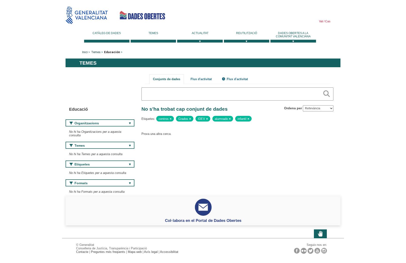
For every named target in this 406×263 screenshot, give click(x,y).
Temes (153, 33)
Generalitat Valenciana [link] (87, 15)
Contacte (82, 252)
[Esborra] (171, 119)
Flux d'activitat (201, 79)
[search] (326, 92)
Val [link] (321, 21)
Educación (112, 52)
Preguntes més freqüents (108, 252)
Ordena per (293, 108)
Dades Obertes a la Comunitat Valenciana (293, 34)
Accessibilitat (169, 252)
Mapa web (135, 252)
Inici (85, 52)
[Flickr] (304, 251)
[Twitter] (310, 251)
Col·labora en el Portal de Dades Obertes (203, 220)
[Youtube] (317, 251)
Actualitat (200, 33)
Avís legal (151, 252)
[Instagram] (324, 251)
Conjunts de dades (166, 79)
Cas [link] (327, 21)
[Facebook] (297, 251)
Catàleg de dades (107, 33)
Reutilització (246, 33)
